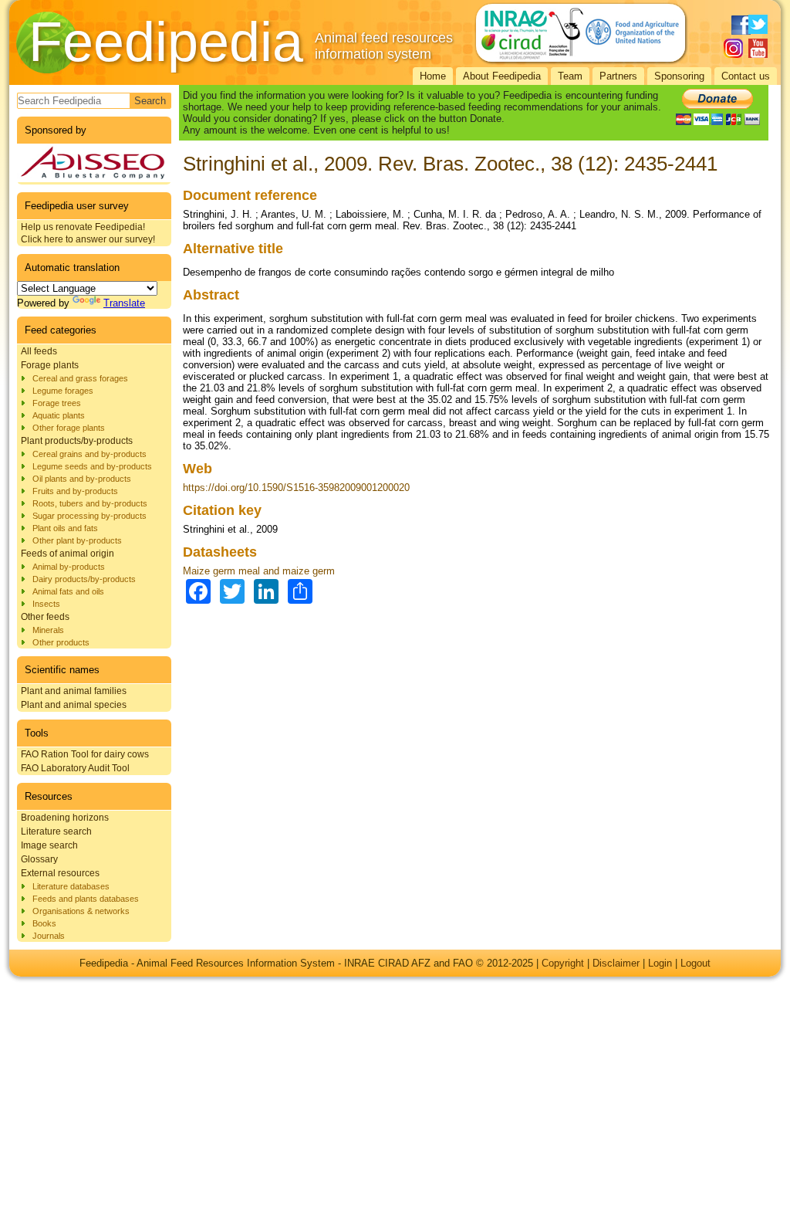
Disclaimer (616, 963)
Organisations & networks (81, 911)
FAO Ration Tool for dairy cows (85, 754)
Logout (695, 963)
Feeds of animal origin (67, 553)
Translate (124, 303)
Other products (60, 642)
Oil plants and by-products (81, 478)
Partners (618, 76)
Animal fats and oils (68, 591)
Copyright (563, 963)
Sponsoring (679, 76)
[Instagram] (733, 48)
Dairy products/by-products (84, 579)
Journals (48, 935)
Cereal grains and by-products (89, 454)
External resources (60, 873)
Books (44, 923)
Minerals (48, 630)
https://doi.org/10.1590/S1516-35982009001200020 (296, 487)
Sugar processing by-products (89, 515)
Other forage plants (68, 427)
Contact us (745, 76)
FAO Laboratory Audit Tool (75, 768)
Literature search (56, 831)
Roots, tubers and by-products (89, 503)
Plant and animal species (74, 704)
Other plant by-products (77, 540)
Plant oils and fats (65, 528)
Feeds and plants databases (85, 898)
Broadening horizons (65, 817)
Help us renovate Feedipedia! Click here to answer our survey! (88, 233)
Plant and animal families (74, 691)
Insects (46, 603)
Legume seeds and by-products (92, 466)
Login (660, 963)
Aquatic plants (58, 415)
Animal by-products (68, 566)
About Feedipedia (502, 76)
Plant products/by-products (77, 440)
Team (570, 76)
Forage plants (50, 365)
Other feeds (45, 616)
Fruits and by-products (75, 491)
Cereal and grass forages (80, 378)
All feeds (39, 351)
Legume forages (62, 390)
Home (433, 76)
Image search (49, 845)
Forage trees (56, 403)
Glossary (39, 859)
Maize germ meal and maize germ (259, 571)
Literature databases (71, 886)
